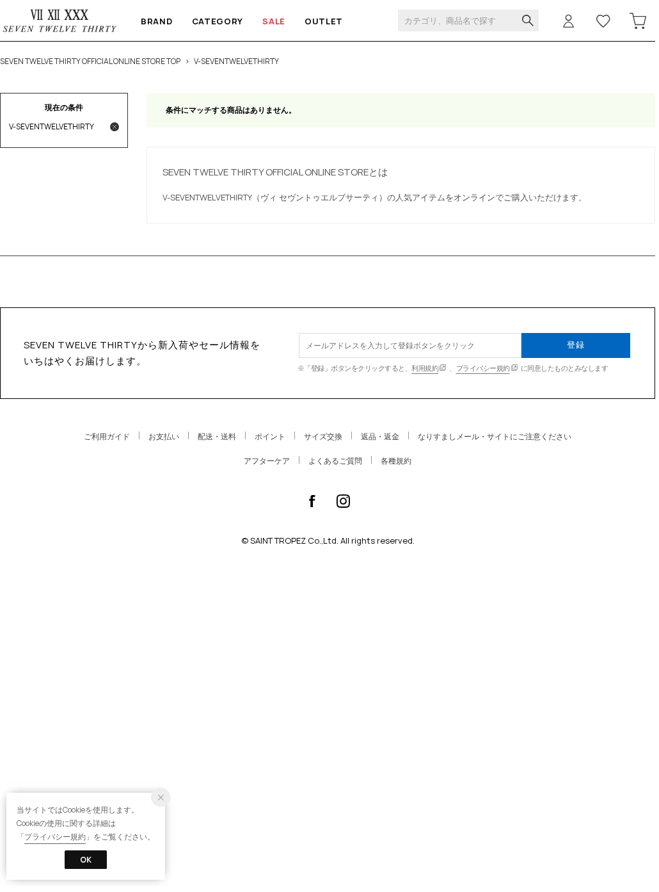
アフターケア (267, 460)
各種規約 (396, 460)
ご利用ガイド (107, 436)
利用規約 (424, 368)
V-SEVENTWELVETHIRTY (236, 61)
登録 (575, 344)
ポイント (270, 436)
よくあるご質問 (335, 460)
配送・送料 (217, 436)
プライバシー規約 (483, 368)
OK (85, 859)
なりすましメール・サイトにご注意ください (494, 436)
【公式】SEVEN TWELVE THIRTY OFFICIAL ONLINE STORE (60, 21)
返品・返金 (380, 436)
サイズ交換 (323, 436)
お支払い (163, 436)
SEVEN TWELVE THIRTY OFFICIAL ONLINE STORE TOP (90, 61)
